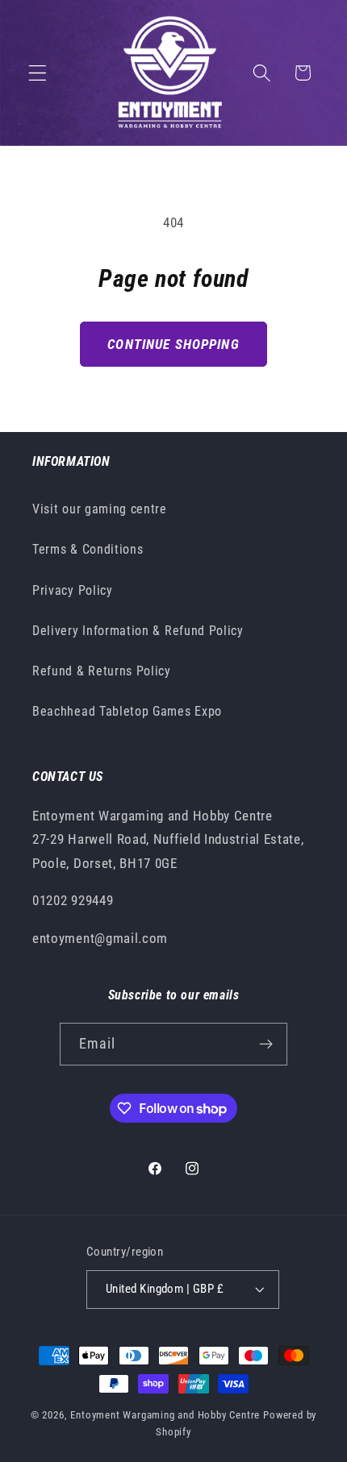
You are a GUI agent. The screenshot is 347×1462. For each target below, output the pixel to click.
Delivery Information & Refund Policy (138, 630)
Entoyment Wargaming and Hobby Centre (165, 1415)
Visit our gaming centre (99, 509)
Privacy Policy (72, 590)
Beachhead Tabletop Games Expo (127, 711)
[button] (37, 72)
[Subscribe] (266, 1044)
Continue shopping (173, 344)
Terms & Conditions (87, 549)
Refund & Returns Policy (101, 671)
